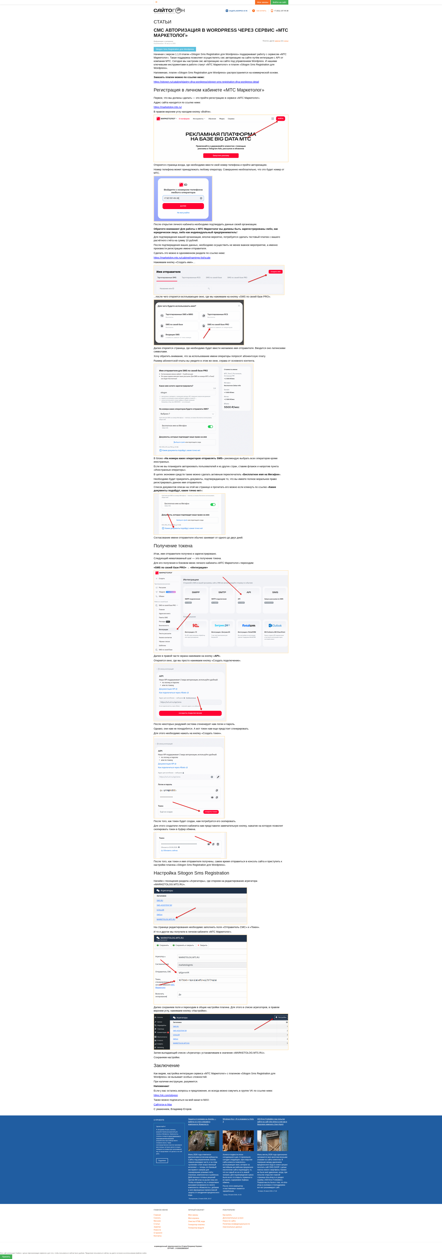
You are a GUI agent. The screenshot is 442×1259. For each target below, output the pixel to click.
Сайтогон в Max (163, 1104)
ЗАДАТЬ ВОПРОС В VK (238, 11)
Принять (6, 1257)
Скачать (157, 1218)
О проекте (158, 1233)
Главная (157, 1215)
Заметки (157, 1227)
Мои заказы (262, 2)
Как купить (227, 1215)
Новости (157, 1230)
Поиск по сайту (229, 1221)
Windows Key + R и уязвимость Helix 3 (238, 1120)
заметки (277, 41)
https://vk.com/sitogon (166, 1095)
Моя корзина (193, 1218)
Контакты (158, 1236)
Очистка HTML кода (196, 1221)
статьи (286, 41)
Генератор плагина (196, 1225)
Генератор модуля (196, 1228)
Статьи (157, 1224)
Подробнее (162, 1160)
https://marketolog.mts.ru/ (168, 107)
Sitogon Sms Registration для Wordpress (175, 49)
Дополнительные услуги (233, 1218)
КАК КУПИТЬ (261, 11)
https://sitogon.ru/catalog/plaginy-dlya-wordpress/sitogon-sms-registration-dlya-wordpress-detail (206, 81)
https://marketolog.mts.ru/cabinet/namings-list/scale (182, 257)
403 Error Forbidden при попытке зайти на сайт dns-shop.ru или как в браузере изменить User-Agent (272, 1121)
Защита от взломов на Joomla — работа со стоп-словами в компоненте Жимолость (202, 1121)
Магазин (157, 1221)
